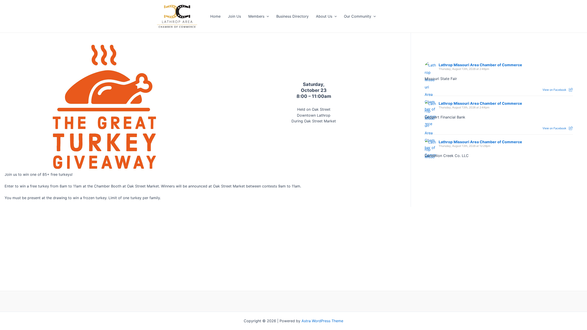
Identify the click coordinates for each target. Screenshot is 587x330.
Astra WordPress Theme (322, 321)
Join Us (234, 16)
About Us (324, 16)
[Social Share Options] (571, 89)
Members (256, 16)
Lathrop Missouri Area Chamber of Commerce (480, 65)
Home (215, 16)
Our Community (357, 16)
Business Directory (292, 16)
